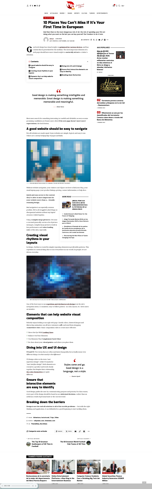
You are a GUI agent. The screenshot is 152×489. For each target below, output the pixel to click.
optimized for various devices (70, 47)
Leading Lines (47, 332)
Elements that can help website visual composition (41, 77)
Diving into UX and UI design (72, 66)
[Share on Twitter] (94, 39)
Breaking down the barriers (71, 75)
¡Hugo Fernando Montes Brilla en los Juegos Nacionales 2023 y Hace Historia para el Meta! (75, 221)
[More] (107, 39)
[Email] (99, 39)
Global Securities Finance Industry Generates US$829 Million (113, 478)
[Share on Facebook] (91, 39)
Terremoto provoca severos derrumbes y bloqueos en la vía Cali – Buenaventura (111, 103)
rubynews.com (39, 421)
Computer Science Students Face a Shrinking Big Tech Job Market (88, 478)
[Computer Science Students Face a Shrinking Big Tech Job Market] (88, 467)
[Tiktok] (39, 5)
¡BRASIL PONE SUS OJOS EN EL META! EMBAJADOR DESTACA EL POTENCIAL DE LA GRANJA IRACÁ (79, 205)
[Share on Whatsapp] (96, 39)
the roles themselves (34, 372)
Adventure (37, 417)
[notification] (117, 6)
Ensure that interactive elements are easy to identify (74, 70)
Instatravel (45, 417)
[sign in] (27, 6)
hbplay (52, 39)
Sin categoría (48, 18)
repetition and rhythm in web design (60, 304)
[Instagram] (37, 5)
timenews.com (50, 421)
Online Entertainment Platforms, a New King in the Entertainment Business (63, 478)
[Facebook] (30, 5)
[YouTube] (35, 5)
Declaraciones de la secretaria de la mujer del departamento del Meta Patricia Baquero (38, 478)
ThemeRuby (35, 424)
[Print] (105, 39)
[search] (119, 5)
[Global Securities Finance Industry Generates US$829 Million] (114, 467)
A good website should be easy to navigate (41, 66)
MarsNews (43, 424)
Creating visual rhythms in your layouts (41, 72)
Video (57, 417)
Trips (52, 417)
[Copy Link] (102, 39)
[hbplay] (76, 5)
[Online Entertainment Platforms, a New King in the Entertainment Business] (63, 467)
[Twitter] (32, 5)
